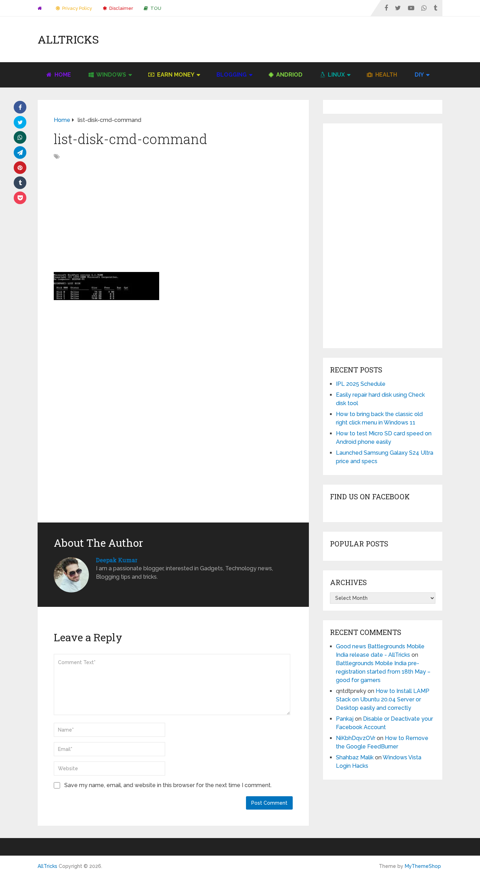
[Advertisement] (314, 39)
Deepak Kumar (116, 560)
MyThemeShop (423, 866)
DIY (419, 74)
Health (385, 74)
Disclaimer (120, 8)
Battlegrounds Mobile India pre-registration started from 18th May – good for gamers (383, 671)
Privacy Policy (76, 8)
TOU (155, 8)
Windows (110, 74)
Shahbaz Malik (355, 757)
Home (62, 74)
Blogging (231, 74)
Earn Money (175, 74)
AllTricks (68, 39)
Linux (335, 74)
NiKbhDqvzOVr (355, 738)
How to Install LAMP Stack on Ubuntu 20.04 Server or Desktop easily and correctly (382, 699)
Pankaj (344, 718)
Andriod (289, 74)
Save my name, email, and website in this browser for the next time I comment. (168, 785)
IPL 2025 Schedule (360, 384)
